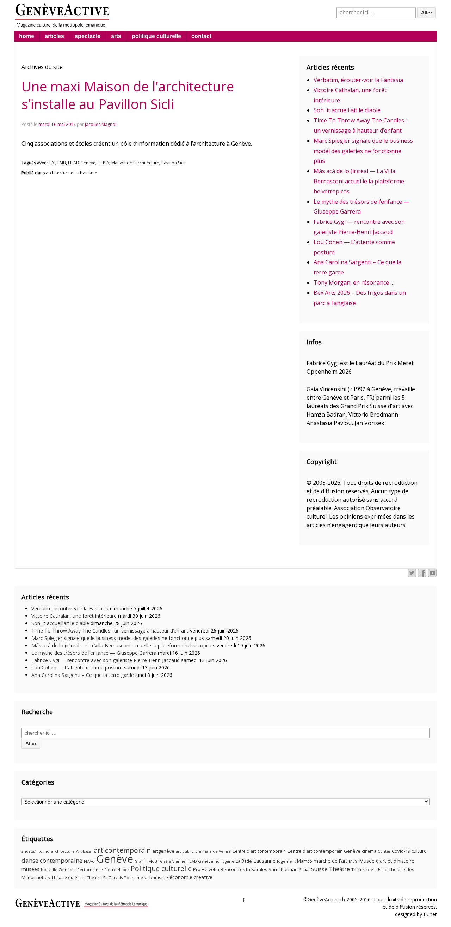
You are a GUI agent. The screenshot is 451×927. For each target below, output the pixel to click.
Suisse (319, 868)
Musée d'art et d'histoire (386, 860)
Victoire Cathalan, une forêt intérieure (74, 615)
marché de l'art (330, 860)
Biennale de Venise (213, 851)
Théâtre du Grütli (68, 878)
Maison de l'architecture (135, 163)
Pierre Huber (116, 869)
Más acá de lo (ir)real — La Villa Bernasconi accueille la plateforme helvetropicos (359, 181)
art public (185, 851)
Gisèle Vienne (172, 861)
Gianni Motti (147, 861)
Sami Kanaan (283, 869)
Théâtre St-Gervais (105, 877)
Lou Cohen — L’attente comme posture (77, 667)
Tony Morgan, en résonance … (354, 282)
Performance (90, 869)
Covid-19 (401, 851)
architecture (63, 851)
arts (116, 36)
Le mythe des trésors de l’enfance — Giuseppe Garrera (93, 652)
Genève (114, 859)
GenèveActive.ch (326, 899)
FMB (61, 163)
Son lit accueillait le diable (347, 110)
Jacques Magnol (100, 124)
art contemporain (122, 850)
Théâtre (339, 869)
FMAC (89, 861)
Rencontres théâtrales (244, 869)
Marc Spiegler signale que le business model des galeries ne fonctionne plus (363, 151)
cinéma (369, 851)
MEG (353, 861)
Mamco (304, 861)
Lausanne (264, 860)
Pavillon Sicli (173, 163)
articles (54, 36)
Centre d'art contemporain (259, 851)
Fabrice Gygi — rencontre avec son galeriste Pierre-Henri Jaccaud (105, 660)
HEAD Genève (81, 163)
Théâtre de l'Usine (369, 869)
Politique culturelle (161, 868)
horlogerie (224, 861)
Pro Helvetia (206, 869)
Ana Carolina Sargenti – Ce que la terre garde (82, 675)
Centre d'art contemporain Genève (323, 851)
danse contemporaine (51, 860)
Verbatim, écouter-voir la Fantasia (358, 80)
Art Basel (84, 851)
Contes (384, 851)
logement (286, 861)
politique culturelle (156, 36)
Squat (304, 869)
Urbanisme (156, 877)
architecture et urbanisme (71, 173)
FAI (52, 163)
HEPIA (103, 163)
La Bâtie (244, 861)
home (26, 36)
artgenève (163, 851)
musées (30, 868)
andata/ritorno (35, 851)
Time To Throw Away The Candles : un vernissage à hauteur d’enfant (110, 630)
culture (419, 850)
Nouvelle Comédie (58, 869)
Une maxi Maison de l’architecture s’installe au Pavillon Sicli (127, 95)
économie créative (190, 877)
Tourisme (133, 877)
